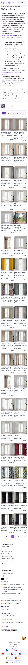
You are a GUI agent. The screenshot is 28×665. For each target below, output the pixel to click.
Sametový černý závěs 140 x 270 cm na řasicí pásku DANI (7, 528)
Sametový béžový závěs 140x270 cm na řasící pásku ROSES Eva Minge (7, 391)
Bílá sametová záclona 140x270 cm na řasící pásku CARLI (7, 205)
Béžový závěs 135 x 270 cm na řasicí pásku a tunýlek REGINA (6, 183)
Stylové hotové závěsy (8, 35)
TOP (4, 113)
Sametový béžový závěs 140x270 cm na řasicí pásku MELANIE (20, 368)
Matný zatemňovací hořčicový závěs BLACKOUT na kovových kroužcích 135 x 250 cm (6, 275)
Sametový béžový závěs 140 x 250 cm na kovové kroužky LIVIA (20, 322)
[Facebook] (2, 626)
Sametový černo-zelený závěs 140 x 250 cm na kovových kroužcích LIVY (20, 483)
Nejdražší (9, 113)
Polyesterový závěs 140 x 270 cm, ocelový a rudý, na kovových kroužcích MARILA (7, 299)
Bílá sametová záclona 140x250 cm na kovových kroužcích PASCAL (20, 183)
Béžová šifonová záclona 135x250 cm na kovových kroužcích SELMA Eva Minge (20, 135)
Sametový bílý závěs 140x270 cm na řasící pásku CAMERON (7, 437)
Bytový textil (6, 6)
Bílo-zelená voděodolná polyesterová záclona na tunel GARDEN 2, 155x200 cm (20, 229)
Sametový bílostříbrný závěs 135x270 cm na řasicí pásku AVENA (20, 390)
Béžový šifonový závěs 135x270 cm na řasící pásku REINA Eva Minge (20, 159)
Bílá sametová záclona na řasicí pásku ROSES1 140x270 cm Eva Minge (7, 228)
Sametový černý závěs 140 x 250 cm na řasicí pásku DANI (20, 507)
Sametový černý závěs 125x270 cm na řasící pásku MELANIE (7, 507)
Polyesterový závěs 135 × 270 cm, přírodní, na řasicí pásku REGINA (20, 274)
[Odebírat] (25, 619)
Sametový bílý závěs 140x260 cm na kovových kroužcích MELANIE (20, 414)
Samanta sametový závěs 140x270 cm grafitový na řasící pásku (20, 299)
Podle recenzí (23, 113)
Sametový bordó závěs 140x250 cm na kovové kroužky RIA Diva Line (20, 459)
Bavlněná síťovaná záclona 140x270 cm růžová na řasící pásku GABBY (7, 134)
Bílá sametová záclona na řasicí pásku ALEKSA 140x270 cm (20, 205)
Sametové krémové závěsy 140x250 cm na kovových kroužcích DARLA (6, 323)
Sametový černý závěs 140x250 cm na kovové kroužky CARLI (20, 528)
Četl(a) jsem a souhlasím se (13, 622)
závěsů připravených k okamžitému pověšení (11, 73)
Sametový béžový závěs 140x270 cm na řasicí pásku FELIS (7, 368)
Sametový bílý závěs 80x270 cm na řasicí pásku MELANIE (6, 458)
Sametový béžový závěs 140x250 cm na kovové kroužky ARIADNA (7, 346)
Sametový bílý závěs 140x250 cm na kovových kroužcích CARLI (6, 414)
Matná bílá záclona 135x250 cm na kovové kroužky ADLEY (20, 252)
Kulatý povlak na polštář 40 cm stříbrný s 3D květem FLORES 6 (7, 252)
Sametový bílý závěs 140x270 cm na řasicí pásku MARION (20, 437)
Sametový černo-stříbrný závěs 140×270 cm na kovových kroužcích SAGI (6, 484)
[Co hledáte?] (22, 2)
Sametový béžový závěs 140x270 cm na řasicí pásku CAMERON (20, 346)
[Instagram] (6, 626)
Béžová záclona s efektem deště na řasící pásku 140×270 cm (7, 159)
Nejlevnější (15, 113)
